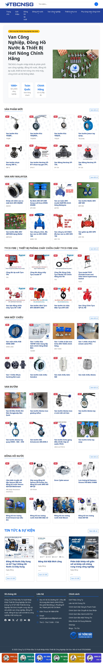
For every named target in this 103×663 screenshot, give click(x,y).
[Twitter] (13, 620)
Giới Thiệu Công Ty (76, 600)
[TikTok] (17, 620)
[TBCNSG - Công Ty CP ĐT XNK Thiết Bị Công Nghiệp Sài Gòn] (19, 4)
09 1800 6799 (53, 611)
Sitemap (72, 625)
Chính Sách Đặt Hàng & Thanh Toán (82, 607)
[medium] (25, 620)
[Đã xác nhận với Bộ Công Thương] (84, 635)
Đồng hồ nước (37, 12)
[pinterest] (29, 620)
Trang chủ (8, 13)
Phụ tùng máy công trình (90, 12)
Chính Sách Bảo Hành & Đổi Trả (81, 614)
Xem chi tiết (11, 578)
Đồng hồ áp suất (26, 16)
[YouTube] (9, 620)
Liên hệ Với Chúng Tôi (77, 603)
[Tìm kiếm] (96, 4)
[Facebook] (5, 620)
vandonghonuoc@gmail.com (51, 618)
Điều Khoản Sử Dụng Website (80, 621)
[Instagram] (21, 620)
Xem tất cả (94, 110)
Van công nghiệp (54, 12)
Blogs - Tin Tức (74, 628)
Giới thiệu (17, 13)
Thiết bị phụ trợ (71, 12)
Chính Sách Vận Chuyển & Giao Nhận (83, 610)
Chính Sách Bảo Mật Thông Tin (80, 618)
